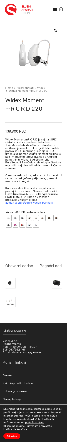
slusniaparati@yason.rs (27, 352)
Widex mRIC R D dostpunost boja (25, 212)
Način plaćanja (12, 399)
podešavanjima (34, 422)
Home (9, 87)
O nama (7, 375)
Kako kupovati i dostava (18, 383)
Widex (41, 87)
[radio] (8, 218)
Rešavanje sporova (15, 391)
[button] (55, 30)
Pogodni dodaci (53, 265)
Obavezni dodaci (19, 265)
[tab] (19, 266)
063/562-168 (17, 349)
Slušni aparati (25, 87)
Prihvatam (12, 436)
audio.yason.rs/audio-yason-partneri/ (29, 202)
